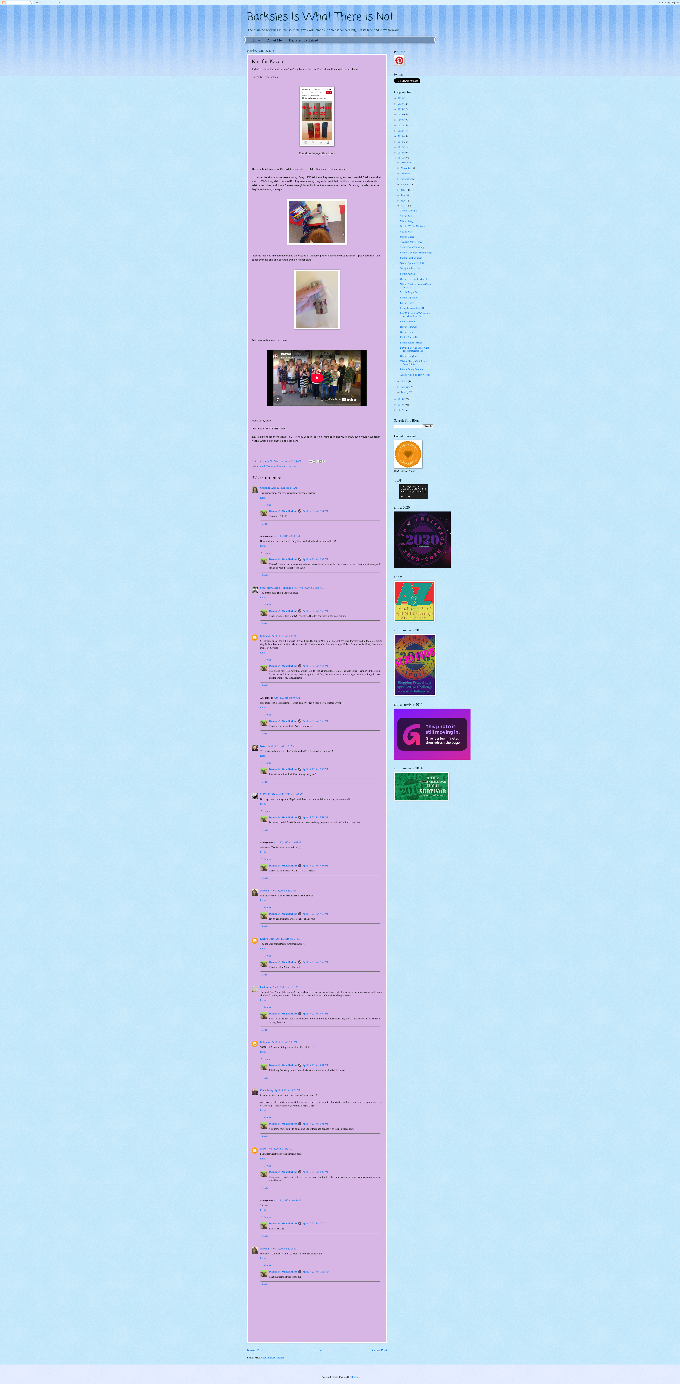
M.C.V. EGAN (267, 794)
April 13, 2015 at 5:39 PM (285, 987)
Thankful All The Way (411, 242)
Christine (265, 488)
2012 (400, 410)
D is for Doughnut (409, 356)
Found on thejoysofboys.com (317, 153)
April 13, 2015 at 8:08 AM (311, 587)
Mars (263, 1148)
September (406, 178)
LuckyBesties (267, 939)
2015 (400, 158)
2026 (400, 98)
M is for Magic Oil (409, 292)
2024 (400, 109)
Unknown (265, 636)
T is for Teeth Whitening (412, 247)
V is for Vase (406, 231)
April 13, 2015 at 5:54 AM (284, 487)
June (403, 195)
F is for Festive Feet (409, 337)
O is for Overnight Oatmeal (413, 279)
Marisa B (265, 890)
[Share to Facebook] (320, 461)
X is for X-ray (406, 221)
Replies (267, 504)
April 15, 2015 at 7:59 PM (315, 962)
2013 (400, 404)
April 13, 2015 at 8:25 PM (287, 1090)
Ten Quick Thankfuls (410, 268)
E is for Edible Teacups (411, 342)
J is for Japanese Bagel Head (413, 308)
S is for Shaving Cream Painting (416, 252)
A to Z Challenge (267, 466)
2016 (400, 152)
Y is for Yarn (406, 215)
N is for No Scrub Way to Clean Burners (415, 285)
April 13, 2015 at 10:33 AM (280, 746)
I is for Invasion (407, 321)
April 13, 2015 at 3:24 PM (288, 938)
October (405, 173)
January (405, 392)
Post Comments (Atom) (272, 1357)
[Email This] (310, 461)
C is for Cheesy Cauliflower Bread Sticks (413, 362)
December (406, 162)
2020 (400, 130)
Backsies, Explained (303, 40)
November (406, 168)
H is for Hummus (408, 326)
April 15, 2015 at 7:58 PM (315, 817)
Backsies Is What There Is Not (320, 17)
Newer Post (255, 1350)
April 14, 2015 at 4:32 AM (280, 1148)
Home (255, 40)
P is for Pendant (407, 273)
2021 (400, 125)
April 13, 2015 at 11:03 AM (289, 794)
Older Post (379, 1350)
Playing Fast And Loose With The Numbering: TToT (414, 349)
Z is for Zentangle (408, 210)
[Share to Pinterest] (324, 461)
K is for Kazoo (407, 302)
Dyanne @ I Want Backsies (283, 511)
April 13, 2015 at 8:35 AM (284, 636)
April (404, 206)
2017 (400, 147)
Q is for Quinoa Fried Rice (413, 263)
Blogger (355, 1377)
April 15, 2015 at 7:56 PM (315, 769)
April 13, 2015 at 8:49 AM (287, 697)
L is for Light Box (408, 297)
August (405, 184)
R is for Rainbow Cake (411, 257)
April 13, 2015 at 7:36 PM (284, 1042)
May (403, 200)
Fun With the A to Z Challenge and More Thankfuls (415, 315)
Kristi (263, 746)
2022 (400, 120)
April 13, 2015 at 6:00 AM (287, 536)
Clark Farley (266, 1090)
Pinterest (281, 466)
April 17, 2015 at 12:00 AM (316, 1223)
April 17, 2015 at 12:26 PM (284, 1248)
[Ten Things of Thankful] (413, 497)
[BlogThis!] (314, 461)
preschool (291, 466)
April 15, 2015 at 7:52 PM (315, 559)
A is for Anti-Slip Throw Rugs (415, 374)
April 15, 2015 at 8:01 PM (315, 1065)
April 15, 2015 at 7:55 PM (315, 665)
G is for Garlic (407, 332)
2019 (400, 136)
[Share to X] (317, 461)
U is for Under (407, 236)
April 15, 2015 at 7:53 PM (315, 611)
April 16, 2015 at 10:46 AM (287, 1200)
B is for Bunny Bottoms (411, 369)
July (403, 189)
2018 (400, 141)
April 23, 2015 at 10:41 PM (315, 1271)
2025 (400, 103)
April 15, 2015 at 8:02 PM (315, 1171)
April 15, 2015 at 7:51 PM (315, 511)
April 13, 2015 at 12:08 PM (287, 842)
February (405, 386)
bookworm (266, 987)
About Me (274, 40)
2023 (400, 114)
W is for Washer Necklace (412, 226)
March (404, 381)
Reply (263, 497)
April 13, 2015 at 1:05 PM (283, 890)
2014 (400, 399)
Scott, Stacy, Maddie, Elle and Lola (278, 587)
